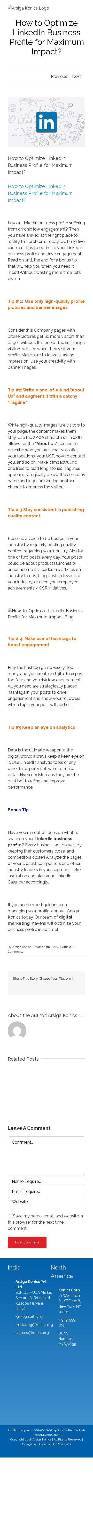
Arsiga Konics (21, 947)
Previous (59, 76)
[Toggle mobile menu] (83, 8)
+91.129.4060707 (29, 1317)
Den (54, 1444)
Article (66, 947)
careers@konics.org (32, 1333)
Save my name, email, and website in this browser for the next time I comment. (45, 1222)
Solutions (64, 1444)
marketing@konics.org (34, 1325)
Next (76, 76)
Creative (45, 1444)
